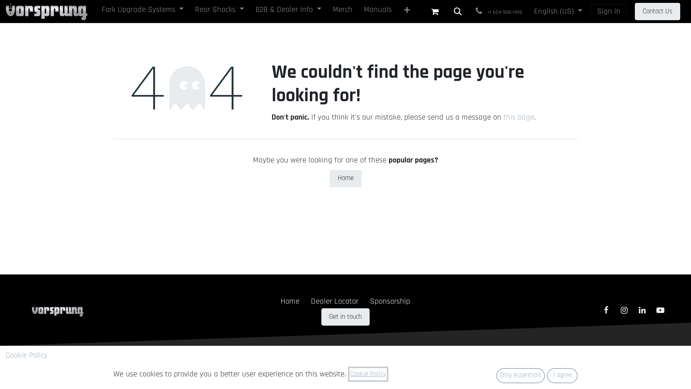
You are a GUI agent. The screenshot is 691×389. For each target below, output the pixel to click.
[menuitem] (143, 11)
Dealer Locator (334, 301)
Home (346, 178)
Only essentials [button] (520, 375)
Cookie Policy (26, 355)
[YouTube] (660, 310)
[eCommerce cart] (435, 11)
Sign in (608, 11)
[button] (458, 11)
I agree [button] (562, 375)
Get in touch (345, 316)
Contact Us (657, 11)
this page (518, 117)
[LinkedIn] (642, 310)
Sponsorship (390, 301)
